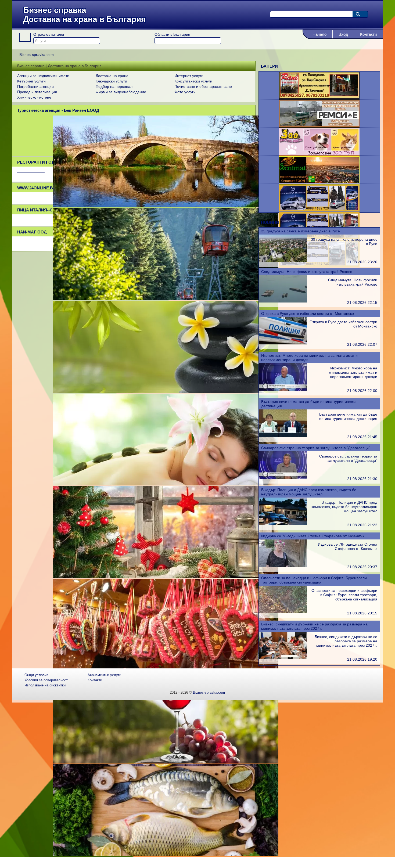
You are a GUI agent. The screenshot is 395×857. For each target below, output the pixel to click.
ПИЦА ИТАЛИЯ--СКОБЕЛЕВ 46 (47, 210)
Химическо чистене (34, 97)
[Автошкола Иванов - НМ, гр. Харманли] (319, 210)
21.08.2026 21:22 (362, 525)
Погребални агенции (35, 86)
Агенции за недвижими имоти (43, 76)
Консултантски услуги (193, 81)
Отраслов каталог (48, 34)
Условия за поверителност (46, 680)
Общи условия (36, 675)
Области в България (172, 34)
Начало (319, 34)
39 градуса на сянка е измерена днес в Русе (300, 231)
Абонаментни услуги (104, 675)
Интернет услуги (188, 76)
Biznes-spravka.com (209, 692)
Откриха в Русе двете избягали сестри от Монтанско (307, 313)
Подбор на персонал (114, 86)
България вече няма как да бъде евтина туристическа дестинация (348, 416)
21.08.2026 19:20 (362, 659)
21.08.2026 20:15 (362, 613)
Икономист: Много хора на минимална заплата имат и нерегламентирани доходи (353, 372)
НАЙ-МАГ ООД (32, 232)
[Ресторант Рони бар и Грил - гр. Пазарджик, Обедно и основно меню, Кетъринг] (319, 97)
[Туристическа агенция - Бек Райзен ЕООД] (165, 206)
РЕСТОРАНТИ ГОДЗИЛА (41, 162)
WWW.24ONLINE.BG (36, 188)
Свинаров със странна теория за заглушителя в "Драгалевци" (315, 448)
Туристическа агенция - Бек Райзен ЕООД (58, 110)
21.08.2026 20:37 (362, 567)
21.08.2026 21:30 (362, 479)
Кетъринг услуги (31, 81)
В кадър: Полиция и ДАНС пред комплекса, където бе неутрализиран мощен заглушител (308, 492)
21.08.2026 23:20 (362, 262)
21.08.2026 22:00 (362, 390)
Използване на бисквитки (45, 685)
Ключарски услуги (111, 81)
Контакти (368, 34)
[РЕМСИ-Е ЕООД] (319, 125)
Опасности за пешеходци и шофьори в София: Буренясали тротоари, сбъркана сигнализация (314, 580)
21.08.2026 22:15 (362, 302)
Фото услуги (185, 92)
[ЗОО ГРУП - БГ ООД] (319, 154)
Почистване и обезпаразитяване (203, 86)
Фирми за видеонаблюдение (121, 92)
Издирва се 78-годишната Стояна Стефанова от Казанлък (312, 536)
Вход (343, 34)
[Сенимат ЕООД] (319, 182)
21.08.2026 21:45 (362, 437)
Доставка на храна (112, 76)
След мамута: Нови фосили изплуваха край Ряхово (306, 271)
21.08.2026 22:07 (362, 344)
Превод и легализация (37, 92)
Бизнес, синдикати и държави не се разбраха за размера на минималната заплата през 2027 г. (314, 626)
